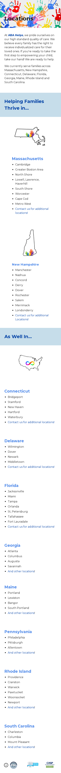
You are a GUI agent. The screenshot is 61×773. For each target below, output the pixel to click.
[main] (30, 18)
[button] (4, 4)
